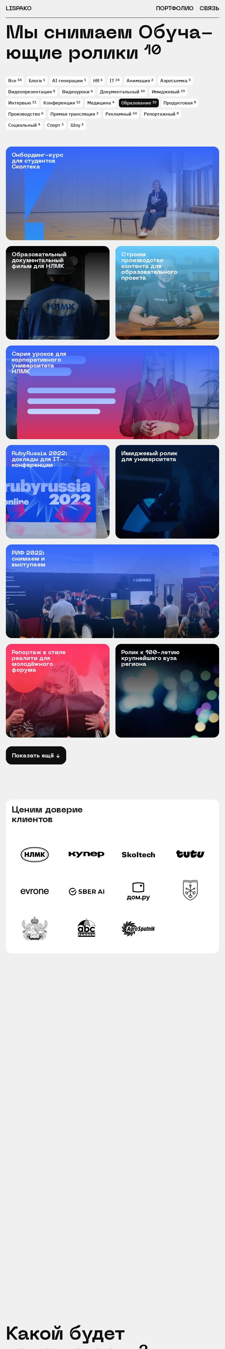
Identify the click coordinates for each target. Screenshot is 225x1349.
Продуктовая (178, 103)
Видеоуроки (76, 91)
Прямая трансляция (72, 114)
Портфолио (175, 9)
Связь (209, 9)
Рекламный (118, 114)
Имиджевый (166, 91)
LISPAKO (19, 9)
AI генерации (67, 80)
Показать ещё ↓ (36, 756)
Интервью (19, 103)
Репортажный (159, 114)
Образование (136, 103)
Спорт (53, 125)
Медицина (99, 103)
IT (112, 80)
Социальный (22, 125)
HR (96, 80)
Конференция (59, 103)
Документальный (119, 91)
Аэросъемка (174, 80)
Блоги (35, 80)
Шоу (75, 125)
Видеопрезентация (30, 91)
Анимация (138, 80)
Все (13, 80)
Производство (24, 114)
